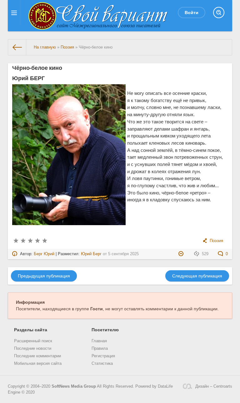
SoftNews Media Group (74, 386)
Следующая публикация (197, 275)
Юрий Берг (91, 254)
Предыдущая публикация (44, 275)
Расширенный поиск (33, 341)
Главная (99, 341)
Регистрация (103, 356)
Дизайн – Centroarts (213, 386)
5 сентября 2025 (123, 254)
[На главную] (17, 47)
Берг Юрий (44, 254)
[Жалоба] (181, 254)
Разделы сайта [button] (30, 329)
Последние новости (32, 348)
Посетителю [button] (105, 329)
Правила (100, 348)
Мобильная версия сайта (38, 363)
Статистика (102, 363)
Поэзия (216, 241)
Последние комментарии (37, 356)
